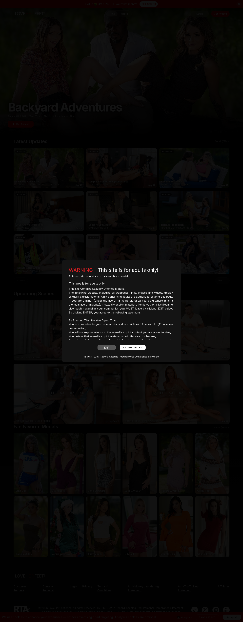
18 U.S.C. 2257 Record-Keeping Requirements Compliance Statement (121, 356)
